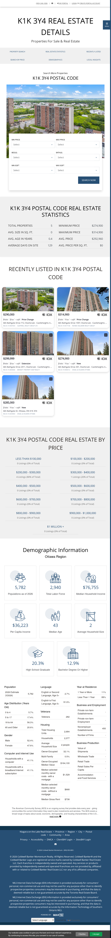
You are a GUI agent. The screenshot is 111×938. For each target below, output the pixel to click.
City (80, 831)
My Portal (63, 3)
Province (59, 831)
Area (67, 834)
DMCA (50, 839)
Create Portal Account (90, 3)
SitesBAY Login (83, 839)
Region (71, 831)
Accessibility (37, 839)
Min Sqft (15, 165)
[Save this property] (51, 291)
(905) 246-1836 (42, 3)
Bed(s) (14, 152)
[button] (107, 25)
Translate (75, 920)
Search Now (89, 180)
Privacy (23, 839)
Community (55, 834)
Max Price (60, 139)
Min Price (16, 139)
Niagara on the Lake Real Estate (36, 831)
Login (74, 3)
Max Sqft (60, 165)
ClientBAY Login (64, 839)
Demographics (55, 60)
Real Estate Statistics (55, 51)
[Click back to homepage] (5, 3)
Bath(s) (59, 152)
